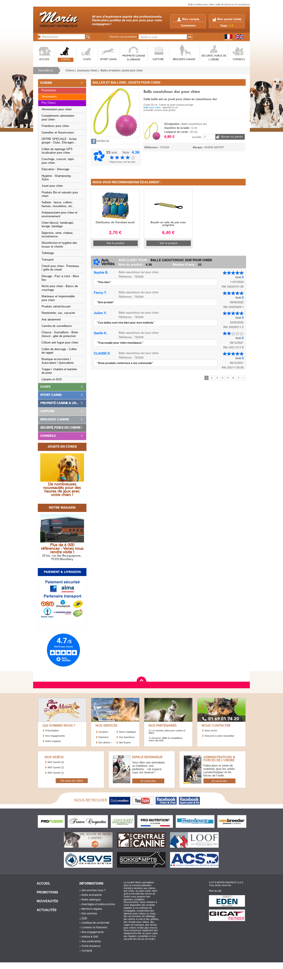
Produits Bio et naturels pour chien (60, 194)
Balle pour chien (152, 107)
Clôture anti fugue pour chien (60, 342)
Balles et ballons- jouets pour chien (122, 70)
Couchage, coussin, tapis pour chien (58, 161)
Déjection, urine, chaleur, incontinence (57, 234)
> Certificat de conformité (94, 922)
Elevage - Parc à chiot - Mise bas (60, 278)
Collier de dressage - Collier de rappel (59, 351)
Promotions (49, 90)
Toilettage (48, 253)
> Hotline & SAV (88, 936)
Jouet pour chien (87, 70)
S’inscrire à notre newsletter (219, 735)
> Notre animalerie (90, 895)
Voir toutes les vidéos (71, 780)
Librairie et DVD (52, 379)
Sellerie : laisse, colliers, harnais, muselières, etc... (58, 204)
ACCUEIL (44, 59)
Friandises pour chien (55, 126)
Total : (226, 25)
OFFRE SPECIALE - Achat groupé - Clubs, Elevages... (59, 140)
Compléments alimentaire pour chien (58, 117)
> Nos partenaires (90, 941)
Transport (48, 259)
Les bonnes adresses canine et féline (167, 731)
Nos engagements (55, 735)
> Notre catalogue (90, 899)
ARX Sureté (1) (56, 772)
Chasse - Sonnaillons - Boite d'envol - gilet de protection (60, 334)
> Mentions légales (90, 908)
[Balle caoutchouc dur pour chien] (115, 112)
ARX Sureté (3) (56, 762)
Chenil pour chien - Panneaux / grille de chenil (60, 268)
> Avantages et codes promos (97, 904)
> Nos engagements (91, 932)
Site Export (125, 742)
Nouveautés (49, 96)
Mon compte (190, 19)
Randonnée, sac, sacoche (58, 313)
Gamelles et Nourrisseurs (58, 132)
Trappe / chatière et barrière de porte (59, 371)
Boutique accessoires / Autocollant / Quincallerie (58, 361)
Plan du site (215, 890)
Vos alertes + (105, 742)
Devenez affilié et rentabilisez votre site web (166, 739)
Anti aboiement (51, 319)
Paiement (103, 737)
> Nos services (88, 913)
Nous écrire (211, 730)
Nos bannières (127, 737)
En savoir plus (148, 781)
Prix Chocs (49, 102)
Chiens (69, 70)
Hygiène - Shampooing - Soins (57, 177)
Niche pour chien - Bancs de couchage (60, 288)
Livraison (103, 732)
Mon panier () (229, 19)
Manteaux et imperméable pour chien (58, 298)
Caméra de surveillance (57, 326)
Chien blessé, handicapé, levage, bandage (58, 224)
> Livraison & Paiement (93, 927)
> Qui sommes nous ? (92, 890)
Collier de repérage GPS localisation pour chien (57, 151)
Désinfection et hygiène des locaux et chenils (59, 244)
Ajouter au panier (232, 136)
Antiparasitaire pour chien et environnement (59, 214)
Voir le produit (115, 243)
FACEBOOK (103, 141)
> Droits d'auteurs (89, 946)
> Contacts (85, 950)
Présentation (52, 730)
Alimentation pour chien (57, 109)
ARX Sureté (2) (56, 767)
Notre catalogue (127, 732)
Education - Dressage (55, 169)
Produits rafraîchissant (56, 306)
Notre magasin (53, 741)
